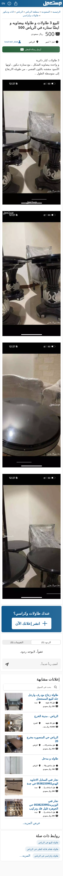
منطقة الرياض (32, 11)
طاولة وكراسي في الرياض (46, 855)
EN (3, 3)
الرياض (19, 11)
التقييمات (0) (17, 642)
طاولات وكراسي (31, 15)
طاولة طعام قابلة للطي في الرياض (42, 849)
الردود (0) (46, 642)
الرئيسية (56, 11)
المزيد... (25, 855)
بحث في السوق (44, 687)
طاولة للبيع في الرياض (48, 842)
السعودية (45, 11)
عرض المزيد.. (31, 823)
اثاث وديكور (8, 11)
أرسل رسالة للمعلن (33, 49)
